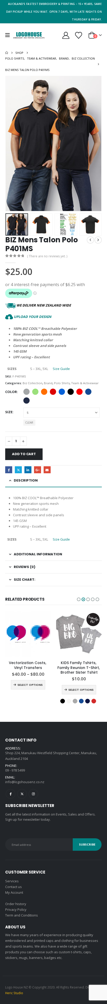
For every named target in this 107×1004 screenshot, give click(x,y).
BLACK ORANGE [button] (44, 392)
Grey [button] (75, 701)
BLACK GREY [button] (26, 392)
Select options (30, 685)
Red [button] (93, 701)
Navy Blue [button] (26, 400)
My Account (14, 892)
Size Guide (61, 368)
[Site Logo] (28, 35)
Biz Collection (32, 383)
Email (47, 469)
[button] (9, 35)
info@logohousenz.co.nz (24, 782)
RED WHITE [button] (79, 392)
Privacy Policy (15, 909)
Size (8, 412)
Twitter (18, 469)
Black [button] (62, 701)
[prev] (90, 240)
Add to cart (24, 454)
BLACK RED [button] (53, 392)
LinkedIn (27, 469)
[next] (98, 240)
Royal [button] (88, 392)
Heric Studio (14, 993)
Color (11, 391)
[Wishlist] (78, 35)
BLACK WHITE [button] (71, 392)
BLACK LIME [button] (35, 392)
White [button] (68, 701)
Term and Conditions (21, 915)
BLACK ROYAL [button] (62, 392)
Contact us (13, 886)
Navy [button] (87, 701)
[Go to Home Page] (6, 53)
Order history (15, 903)
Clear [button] (29, 422)
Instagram (33, 794)
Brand (48, 383)
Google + (37, 469)
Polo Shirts (62, 383)
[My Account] (66, 35)
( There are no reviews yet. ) (47, 256)
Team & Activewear (85, 383)
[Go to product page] (28, 634)
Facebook (8, 469)
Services (12, 881)
